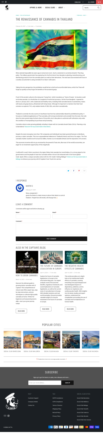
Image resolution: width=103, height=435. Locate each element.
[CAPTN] (7, 7)
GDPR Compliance (58, 398)
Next (84, 15)
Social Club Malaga (51, 342)
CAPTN (10, 427)
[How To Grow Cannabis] (27, 262)
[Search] (98, 7)
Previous (79, 15)
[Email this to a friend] (84, 171)
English (78, 2)
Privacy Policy (56, 416)
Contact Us (31, 405)
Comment (19, 221)
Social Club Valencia (90, 342)
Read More (21, 311)
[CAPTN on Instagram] (6, 2)
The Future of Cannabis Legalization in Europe (51, 267)
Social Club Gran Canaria (84, 420)
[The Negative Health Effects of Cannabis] (76, 257)
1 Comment (38, 26)
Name (18, 212)
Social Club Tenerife (71, 342)
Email (55, 212)
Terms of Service (57, 405)
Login (92, 2)
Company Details (33, 401)
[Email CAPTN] (3, 2)
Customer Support (33, 398)
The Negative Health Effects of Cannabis (74, 267)
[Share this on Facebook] (74, 171)
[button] (37, 7)
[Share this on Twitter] (68, 171)
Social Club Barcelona (12, 342)
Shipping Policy (57, 409)
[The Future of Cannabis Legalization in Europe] (51, 257)
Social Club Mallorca (32, 342)
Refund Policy (56, 412)
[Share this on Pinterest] (79, 171)
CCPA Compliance (58, 401)
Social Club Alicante (82, 416)
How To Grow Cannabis (27, 275)
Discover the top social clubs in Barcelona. (38, 126)
